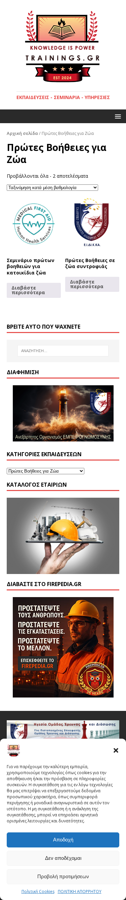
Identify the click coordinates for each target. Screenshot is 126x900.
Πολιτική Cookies (38, 891)
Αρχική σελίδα (22, 133)
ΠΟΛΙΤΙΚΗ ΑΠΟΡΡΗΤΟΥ (79, 891)
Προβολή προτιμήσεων (63, 876)
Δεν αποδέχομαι (63, 858)
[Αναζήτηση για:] (63, 350)
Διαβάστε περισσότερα (28, 290)
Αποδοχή (63, 839)
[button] (116, 750)
